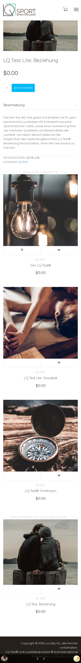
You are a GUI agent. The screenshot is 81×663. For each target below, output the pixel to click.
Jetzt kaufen (23, 87)
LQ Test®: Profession (40, 491)
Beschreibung (14, 105)
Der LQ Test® (40, 265)
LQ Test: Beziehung (40, 604)
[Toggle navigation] (76, 9)
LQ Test (23, 161)
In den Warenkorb (22, 250)
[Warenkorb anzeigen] (65, 9)
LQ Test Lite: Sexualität (40, 378)
